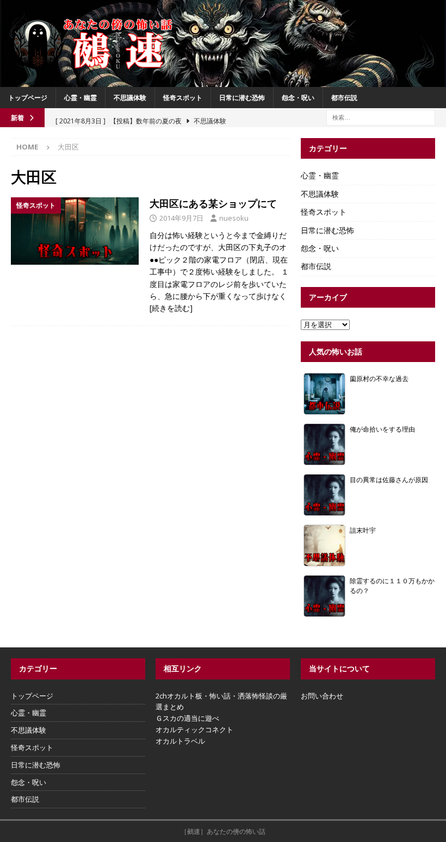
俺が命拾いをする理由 (382, 429)
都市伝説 (344, 97)
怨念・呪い (298, 97)
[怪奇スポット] (75, 231)
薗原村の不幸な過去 (379, 378)
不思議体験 (130, 97)
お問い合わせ (322, 696)
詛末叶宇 (363, 530)
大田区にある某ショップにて (213, 203)
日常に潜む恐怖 (242, 97)
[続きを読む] (171, 308)
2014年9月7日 (181, 218)
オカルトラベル (180, 741)
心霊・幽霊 (80, 97)
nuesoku (234, 218)
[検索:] (380, 116)
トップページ (27, 97)
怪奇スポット (182, 97)
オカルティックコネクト (194, 729)
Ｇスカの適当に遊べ (187, 718)
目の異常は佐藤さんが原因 (389, 479)
